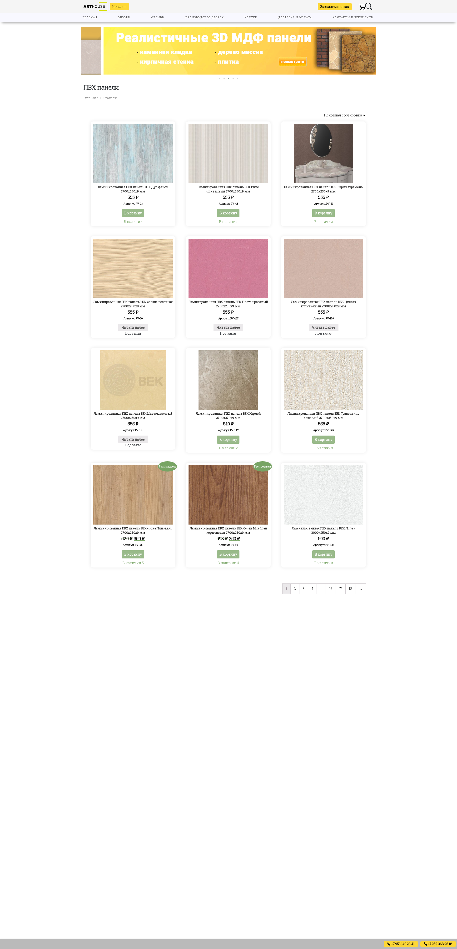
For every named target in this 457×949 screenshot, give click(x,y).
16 (330, 588)
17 (340, 588)
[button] (219, 78)
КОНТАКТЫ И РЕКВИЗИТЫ (353, 17)
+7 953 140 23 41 (402, 944)
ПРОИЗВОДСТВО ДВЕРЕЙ (204, 17)
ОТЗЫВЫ (158, 17)
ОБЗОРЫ (124, 17)
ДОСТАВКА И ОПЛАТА (295, 17)
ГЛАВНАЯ (90, 17)
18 (350, 588)
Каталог (119, 6)
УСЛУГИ (251, 17)
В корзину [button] (133, 213)
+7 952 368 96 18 (439, 944)
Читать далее (133, 327)
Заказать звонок (334, 6)
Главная (90, 98)
